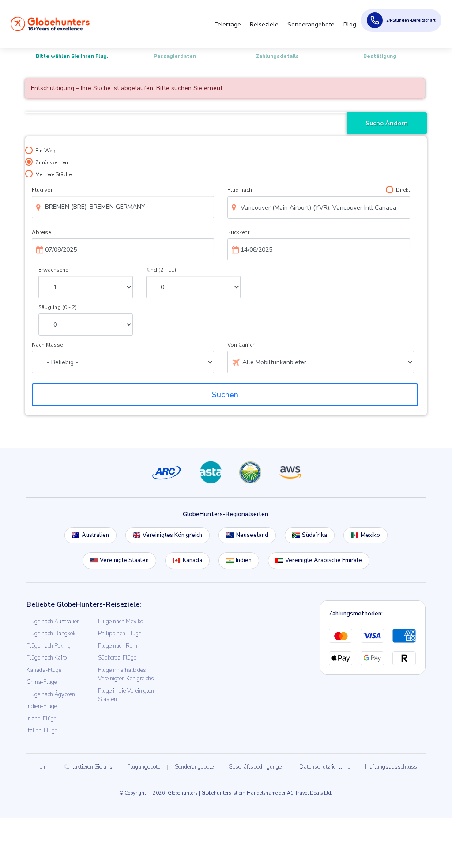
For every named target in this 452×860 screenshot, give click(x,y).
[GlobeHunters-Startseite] (50, 23)
